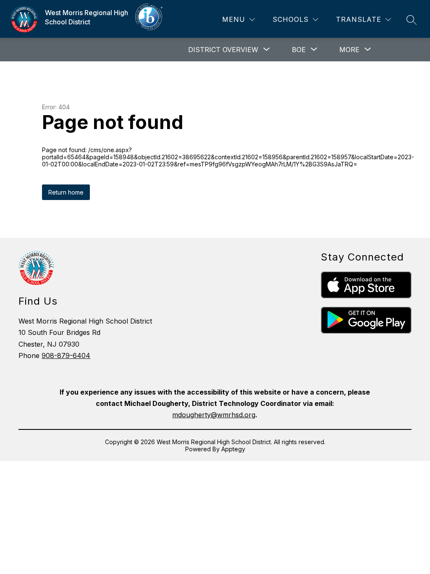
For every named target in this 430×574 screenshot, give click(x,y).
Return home (66, 192)
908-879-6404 (66, 355)
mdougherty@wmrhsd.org (213, 415)
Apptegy (233, 449)
